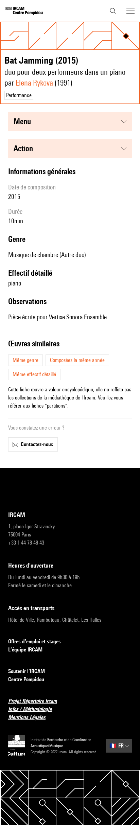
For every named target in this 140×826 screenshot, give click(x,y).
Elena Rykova (34, 82)
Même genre (25, 360)
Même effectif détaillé (34, 374)
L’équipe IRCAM (25, 649)
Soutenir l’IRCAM (26, 671)
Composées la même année (77, 360)
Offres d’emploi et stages (34, 641)
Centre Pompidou (26, 679)
